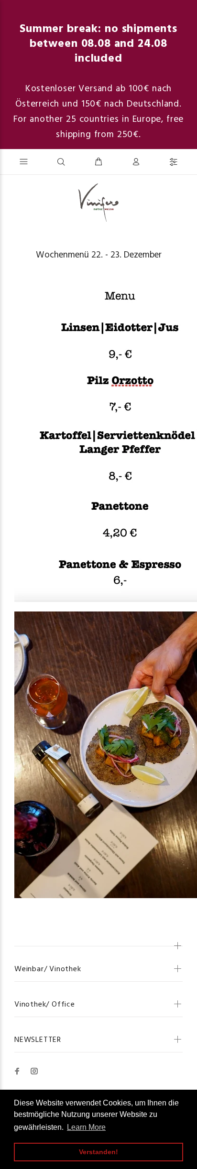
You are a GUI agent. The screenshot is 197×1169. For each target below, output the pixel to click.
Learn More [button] (86, 1127)
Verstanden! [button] (98, 1152)
